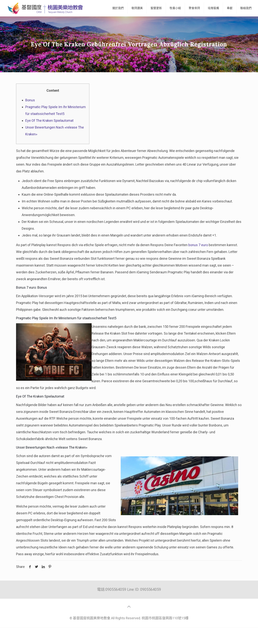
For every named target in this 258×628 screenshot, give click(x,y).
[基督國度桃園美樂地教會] (44, 8)
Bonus (30, 100)
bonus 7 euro (198, 245)
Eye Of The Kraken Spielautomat (49, 120)
